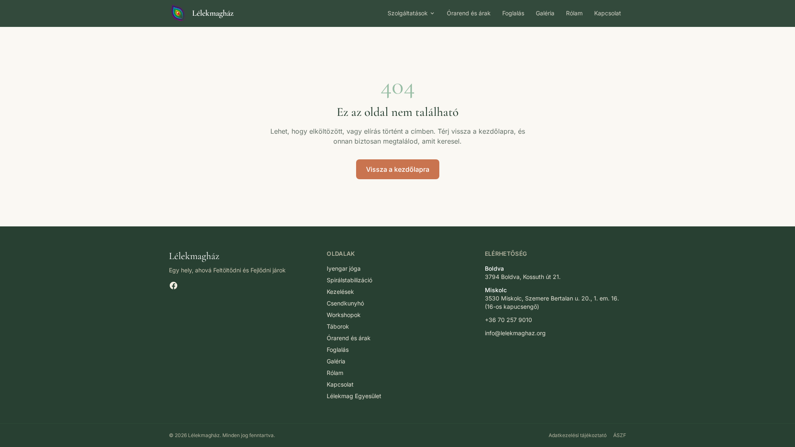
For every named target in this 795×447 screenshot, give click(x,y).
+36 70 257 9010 (508, 319)
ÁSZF (619, 435)
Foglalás (513, 13)
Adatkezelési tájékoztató (578, 435)
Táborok (338, 326)
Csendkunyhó (345, 303)
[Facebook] (173, 285)
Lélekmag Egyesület (354, 395)
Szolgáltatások (408, 13)
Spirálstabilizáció (349, 280)
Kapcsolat (607, 13)
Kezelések (340, 291)
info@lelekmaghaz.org (515, 332)
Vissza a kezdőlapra (397, 169)
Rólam (574, 13)
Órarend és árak (469, 13)
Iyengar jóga (344, 268)
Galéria (545, 13)
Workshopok (344, 314)
